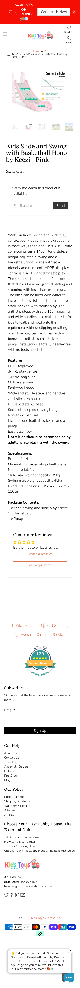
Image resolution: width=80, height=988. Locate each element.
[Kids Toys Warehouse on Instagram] (17, 896)
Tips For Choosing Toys (20, 846)
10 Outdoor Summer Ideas (22, 837)
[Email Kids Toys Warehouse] (22, 896)
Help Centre (12, 771)
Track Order (12, 762)
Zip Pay (9, 815)
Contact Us (11, 758)
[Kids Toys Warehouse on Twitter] (6, 896)
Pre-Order (11, 776)
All (46, 51)
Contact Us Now (54, 11)
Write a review (40, 553)
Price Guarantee (14, 797)
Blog (7, 780)
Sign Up (40, 730)
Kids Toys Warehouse (45, 918)
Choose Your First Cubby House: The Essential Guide (39, 851)
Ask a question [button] (40, 565)
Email (9, 710)
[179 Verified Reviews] (40, 677)
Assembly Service (16, 767)
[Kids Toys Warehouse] (40, 35)
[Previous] (12, 90)
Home (35, 51)
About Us (10, 753)
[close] (74, 12)
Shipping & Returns (17, 801)
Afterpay (10, 810)
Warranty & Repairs (17, 806)
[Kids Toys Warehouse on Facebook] (12, 896)
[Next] (67, 90)
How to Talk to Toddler (19, 842)
